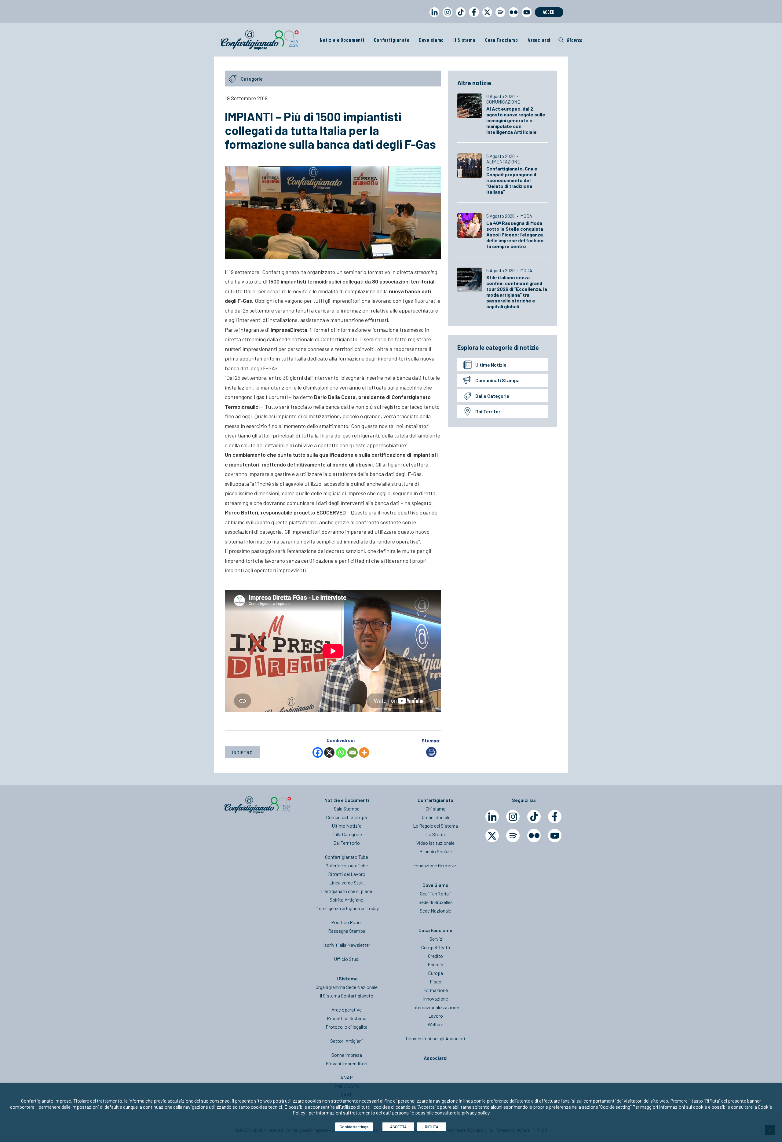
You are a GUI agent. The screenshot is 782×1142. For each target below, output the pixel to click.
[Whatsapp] (341, 752)
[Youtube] (554, 835)
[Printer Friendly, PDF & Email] (431, 755)
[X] (329, 752)
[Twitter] (492, 835)
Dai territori (488, 411)
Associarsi (539, 40)
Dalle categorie (492, 396)
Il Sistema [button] (464, 40)
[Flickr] (534, 835)
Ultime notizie (490, 365)
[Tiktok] (534, 816)
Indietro (242, 752)
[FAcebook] (554, 816)
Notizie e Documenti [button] (342, 40)
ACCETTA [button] (398, 1126)
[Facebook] (317, 752)
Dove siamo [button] (431, 40)
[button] (570, 40)
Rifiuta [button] (431, 1126)
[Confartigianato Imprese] (260, 39)
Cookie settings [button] (354, 1126)
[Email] (352, 752)
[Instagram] (513, 816)
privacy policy (476, 1112)
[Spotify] (513, 835)
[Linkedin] (492, 816)
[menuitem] (433, 17)
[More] (364, 752)
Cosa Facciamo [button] (501, 40)
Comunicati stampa (497, 380)
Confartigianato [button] (392, 40)
